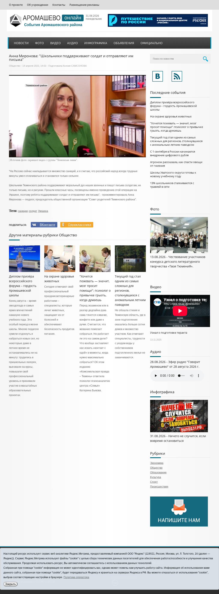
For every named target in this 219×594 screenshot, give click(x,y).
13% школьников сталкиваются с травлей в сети (172, 185)
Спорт (154, 481)
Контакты (58, 4)
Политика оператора (76, 577)
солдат (33, 211)
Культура (155, 477)
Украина (43, 211)
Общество (14, 65)
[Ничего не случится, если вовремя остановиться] (179, 431)
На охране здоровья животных (171, 116)
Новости (21, 43)
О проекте (16, 4)
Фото (39, 43)
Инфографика (95, 43)
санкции (23, 211)
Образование (158, 472)
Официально (152, 43)
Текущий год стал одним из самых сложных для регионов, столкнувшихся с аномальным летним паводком (176, 141)
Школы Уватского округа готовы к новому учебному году (173, 174)
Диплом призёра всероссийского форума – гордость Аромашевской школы (22, 285)
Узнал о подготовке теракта (168, 332)
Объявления (124, 43)
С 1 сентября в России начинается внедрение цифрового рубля (172, 153)
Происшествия (159, 486)
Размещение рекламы (84, 4)
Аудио (72, 43)
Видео (55, 43)
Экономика (156, 463)
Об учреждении (37, 4)
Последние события (167, 92)
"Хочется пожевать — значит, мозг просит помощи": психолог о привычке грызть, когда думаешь (176, 126)
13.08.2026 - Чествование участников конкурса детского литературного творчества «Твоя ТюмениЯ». (177, 261)
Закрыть (10, 584)
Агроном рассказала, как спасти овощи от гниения (176, 164)
